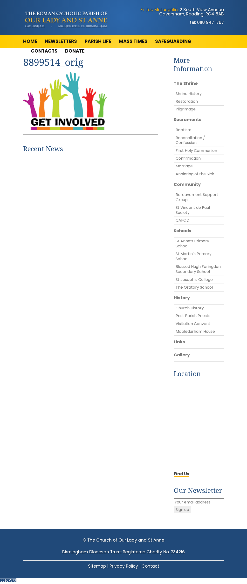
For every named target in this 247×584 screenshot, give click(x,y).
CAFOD (182, 220)
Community (187, 184)
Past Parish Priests (193, 316)
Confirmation (188, 158)
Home (30, 41)
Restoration (187, 101)
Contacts (44, 51)
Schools (182, 231)
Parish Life (98, 41)
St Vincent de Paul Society (193, 210)
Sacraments (187, 119)
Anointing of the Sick (195, 174)
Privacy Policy (124, 566)
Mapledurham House (195, 331)
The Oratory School (194, 287)
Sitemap (97, 566)
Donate (74, 51)
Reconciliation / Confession (190, 140)
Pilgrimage (186, 109)
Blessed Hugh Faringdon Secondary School (198, 269)
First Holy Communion (196, 150)
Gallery (182, 355)
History (182, 298)
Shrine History (189, 93)
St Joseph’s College (194, 279)
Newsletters (61, 41)
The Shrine (186, 83)
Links (179, 342)
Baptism (183, 130)
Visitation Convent (193, 323)
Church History (190, 308)
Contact (150, 566)
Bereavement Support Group (197, 197)
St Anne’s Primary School (192, 243)
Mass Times (133, 41)
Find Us (181, 474)
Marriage (184, 166)
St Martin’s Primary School (194, 256)
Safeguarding (173, 41)
